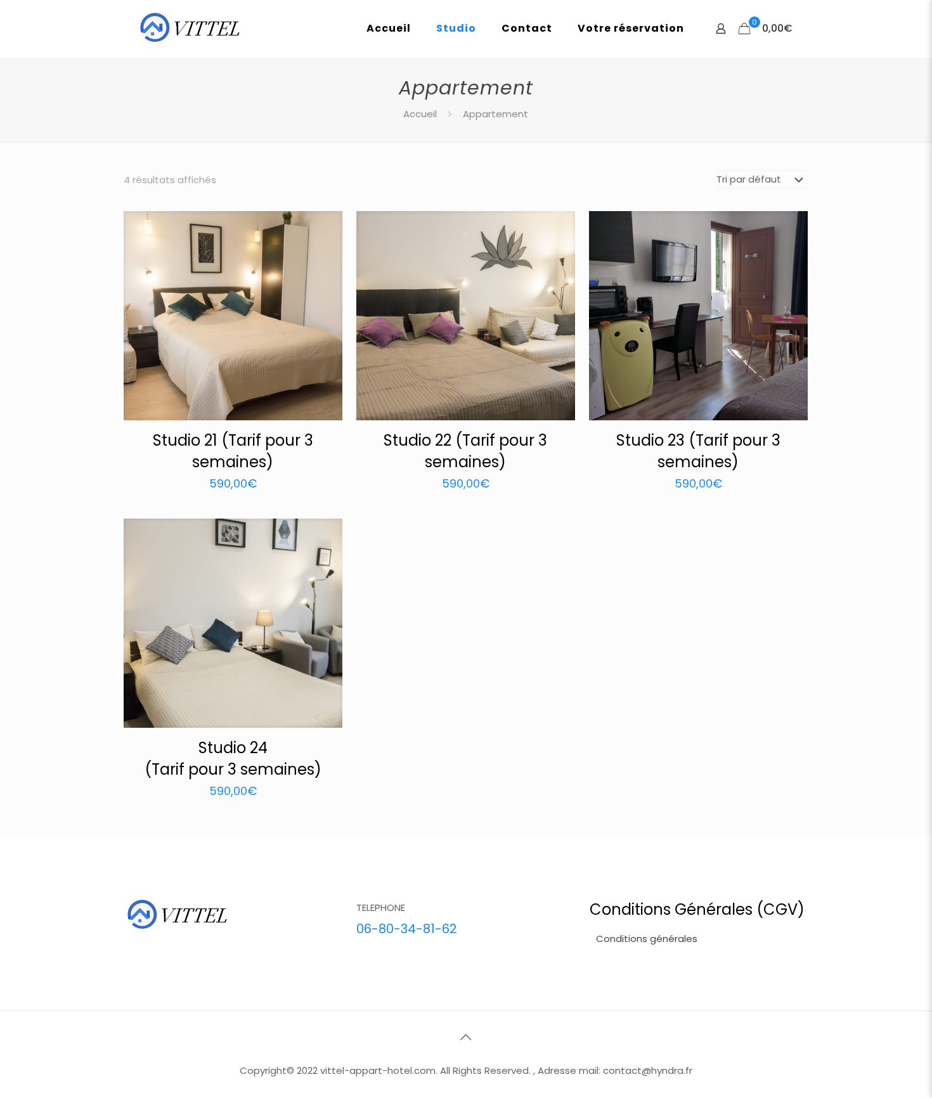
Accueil (420, 113)
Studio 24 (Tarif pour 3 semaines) (233, 758)
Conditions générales (646, 938)
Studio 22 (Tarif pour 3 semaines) (465, 451)
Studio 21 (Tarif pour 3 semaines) (233, 451)
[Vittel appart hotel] (190, 28)
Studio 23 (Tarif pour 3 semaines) (698, 451)
